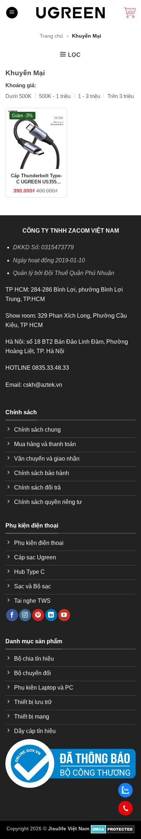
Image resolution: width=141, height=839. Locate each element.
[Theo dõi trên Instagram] (25, 615)
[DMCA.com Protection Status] (112, 828)
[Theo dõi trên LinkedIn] (51, 615)
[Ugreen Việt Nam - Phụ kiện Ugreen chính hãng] (70, 12)
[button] (12, 13)
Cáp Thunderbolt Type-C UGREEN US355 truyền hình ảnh (36, 179)
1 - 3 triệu (89, 96)
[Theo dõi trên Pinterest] (38, 615)
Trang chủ (51, 36)
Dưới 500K (18, 96)
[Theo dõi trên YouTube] (64, 615)
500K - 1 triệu (54, 96)
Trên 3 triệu (120, 96)
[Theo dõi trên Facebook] (12, 615)
